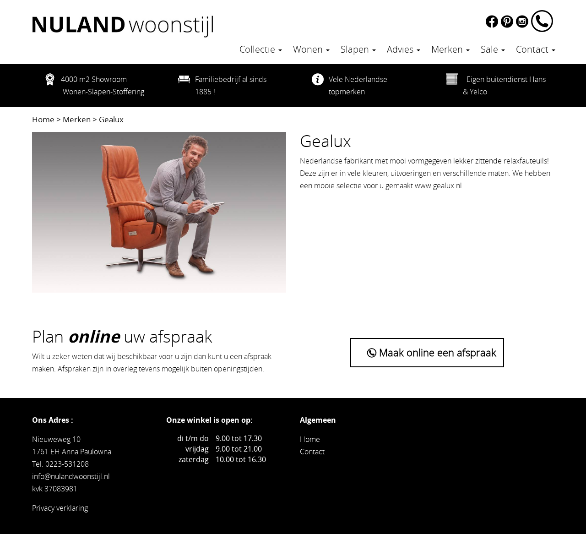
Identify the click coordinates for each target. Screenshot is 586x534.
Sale (490, 49)
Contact (533, 49)
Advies (401, 49)
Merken (448, 49)
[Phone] (542, 21)
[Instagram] (523, 21)
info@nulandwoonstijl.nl (71, 476)
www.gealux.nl (438, 185)
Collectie (258, 49)
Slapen (356, 49)
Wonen (309, 49)
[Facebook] (493, 21)
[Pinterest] (508, 21)
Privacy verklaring (60, 508)
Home (43, 119)
